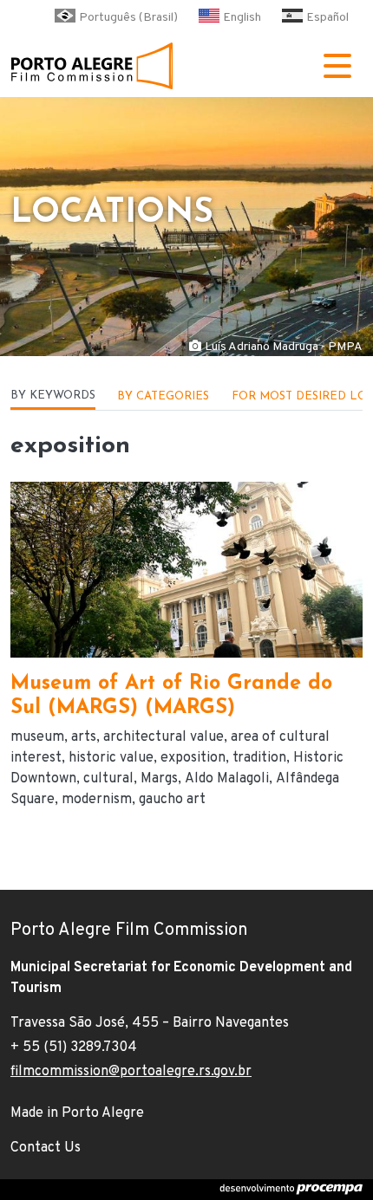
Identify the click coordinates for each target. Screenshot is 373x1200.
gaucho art (172, 799)
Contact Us (45, 1148)
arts (83, 737)
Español (327, 17)
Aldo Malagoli (227, 779)
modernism (97, 799)
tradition (259, 758)
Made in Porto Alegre (77, 1113)
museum (37, 737)
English (242, 17)
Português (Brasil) (128, 17)
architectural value (163, 737)
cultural (108, 779)
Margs (159, 779)
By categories (163, 396)
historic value (111, 758)
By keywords (52, 395)
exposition (193, 758)
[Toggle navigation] (337, 66)
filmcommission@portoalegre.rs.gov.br (131, 1071)
